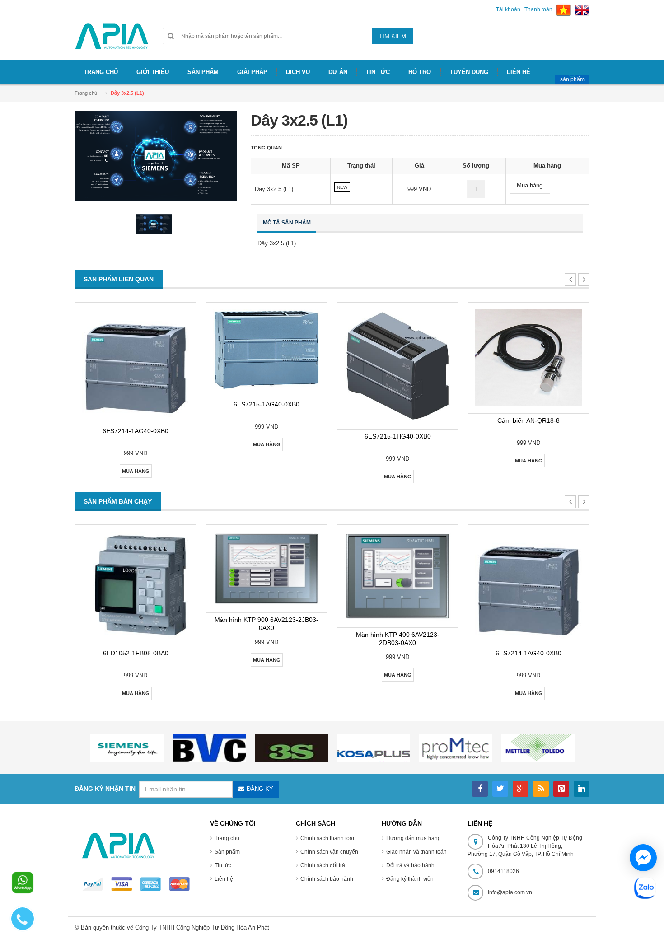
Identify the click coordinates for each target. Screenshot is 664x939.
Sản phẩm (227, 852)
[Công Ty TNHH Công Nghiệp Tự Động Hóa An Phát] (112, 40)
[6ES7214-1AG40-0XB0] (135, 363)
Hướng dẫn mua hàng (413, 838)
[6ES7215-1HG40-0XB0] (397, 365)
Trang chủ (86, 93)
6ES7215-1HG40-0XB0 (398, 436)
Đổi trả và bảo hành (410, 865)
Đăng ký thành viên (410, 879)
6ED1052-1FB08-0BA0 (135, 653)
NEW (342, 187)
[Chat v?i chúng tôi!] (643, 857)
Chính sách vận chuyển (329, 852)
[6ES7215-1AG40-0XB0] (266, 349)
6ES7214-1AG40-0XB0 (135, 430)
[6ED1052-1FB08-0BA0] (135, 585)
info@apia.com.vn (510, 892)
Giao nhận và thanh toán (416, 852)
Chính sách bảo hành (326, 879)
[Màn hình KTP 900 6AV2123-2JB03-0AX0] (266, 569)
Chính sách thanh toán (328, 838)
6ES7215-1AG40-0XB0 (266, 404)
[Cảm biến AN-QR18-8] (528, 357)
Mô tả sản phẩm (287, 223)
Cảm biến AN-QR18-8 (528, 420)
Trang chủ (227, 838)
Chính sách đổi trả (322, 865)
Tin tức (223, 865)
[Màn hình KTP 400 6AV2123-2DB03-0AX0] (397, 576)
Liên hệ (224, 879)
